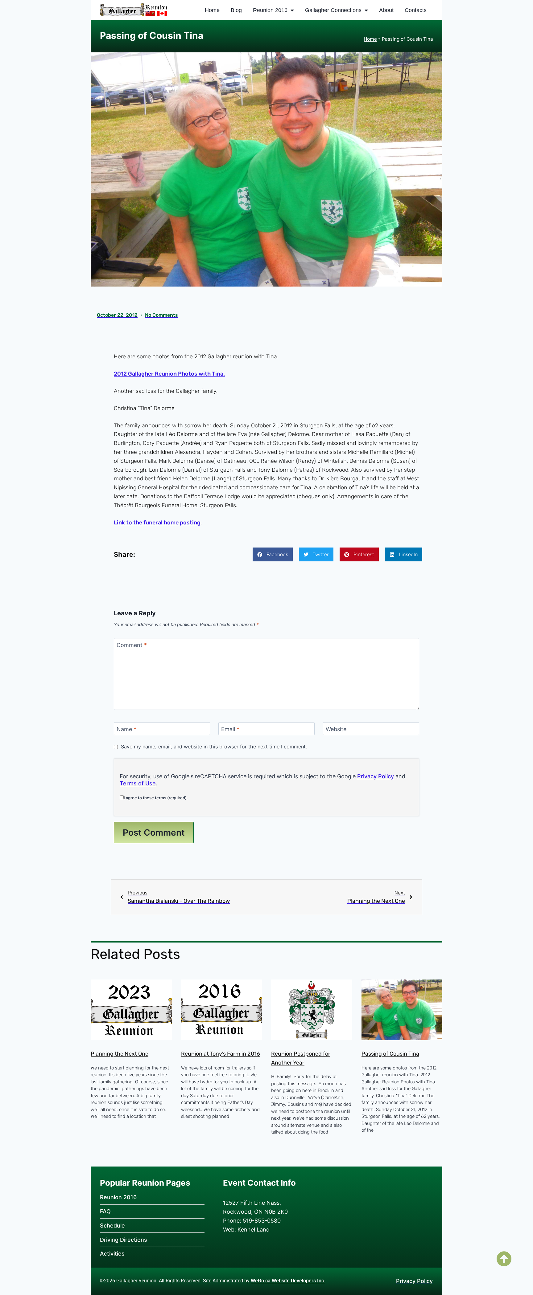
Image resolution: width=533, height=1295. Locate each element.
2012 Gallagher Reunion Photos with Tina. (169, 373)
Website (336, 729)
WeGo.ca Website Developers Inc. (288, 1281)
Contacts (416, 10)
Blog (236, 10)
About (386, 10)
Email (230, 729)
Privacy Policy (375, 776)
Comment (132, 645)
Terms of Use (138, 783)
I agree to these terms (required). (156, 797)
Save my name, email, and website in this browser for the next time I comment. (214, 746)
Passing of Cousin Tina (390, 1053)
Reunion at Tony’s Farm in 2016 (220, 1053)
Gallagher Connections (333, 10)
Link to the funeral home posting (157, 522)
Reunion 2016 (270, 10)
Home (212, 10)
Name (126, 729)
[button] (273, 554)
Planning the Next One (119, 1053)
